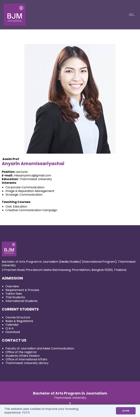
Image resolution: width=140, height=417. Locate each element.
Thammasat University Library (26, 363)
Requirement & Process (22, 290)
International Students (21, 301)
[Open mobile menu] (132, 14)
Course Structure (17, 317)
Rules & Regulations (19, 321)
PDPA (26, 412)
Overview (12, 286)
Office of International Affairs (26, 359)
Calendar (12, 325)
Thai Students (15, 297)
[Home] (15, 24)
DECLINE (105, 410)
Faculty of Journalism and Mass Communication (39, 348)
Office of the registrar (21, 352)
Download (12, 332)
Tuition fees (13, 294)
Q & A (9, 328)
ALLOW (125, 410)
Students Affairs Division (22, 356)
